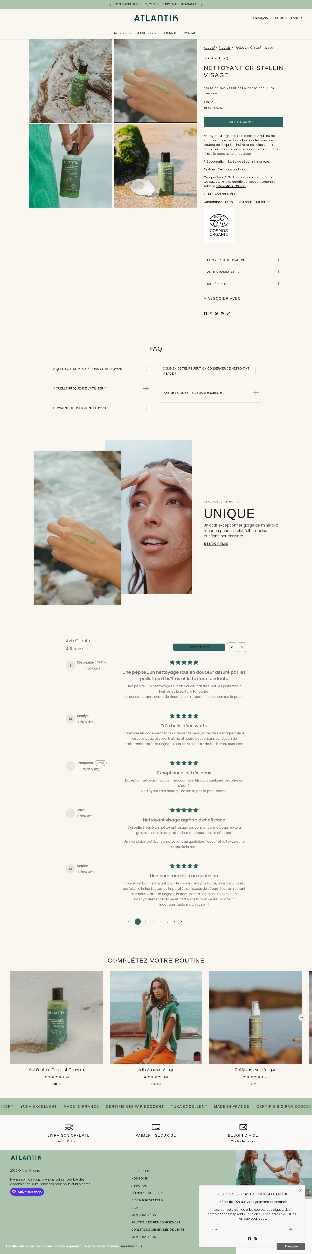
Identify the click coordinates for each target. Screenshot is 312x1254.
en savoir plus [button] (131, 1246)
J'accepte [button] (291, 1246)
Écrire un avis (199, 647)
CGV (134, 1207)
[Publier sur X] (211, 313)
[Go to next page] (182, 922)
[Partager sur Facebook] (205, 313)
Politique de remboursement (155, 1222)
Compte (281, 18)
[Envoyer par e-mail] (222, 313)
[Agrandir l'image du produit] (70, 81)
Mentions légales (146, 1215)
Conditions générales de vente (157, 1229)
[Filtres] (231, 647)
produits (224, 48)
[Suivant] (202, 4)
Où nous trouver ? (147, 1193)
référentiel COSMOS (231, 186)
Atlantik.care (31, 1170)
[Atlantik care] (156, 18)
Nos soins (139, 1178)
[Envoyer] (290, 1229)
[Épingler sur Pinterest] (216, 313)
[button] (228, 313)
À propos (139, 1185)
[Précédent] (110, 4)
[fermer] (300, 1190)
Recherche (140, 1171)
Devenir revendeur (147, 1200)
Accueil (209, 48)
